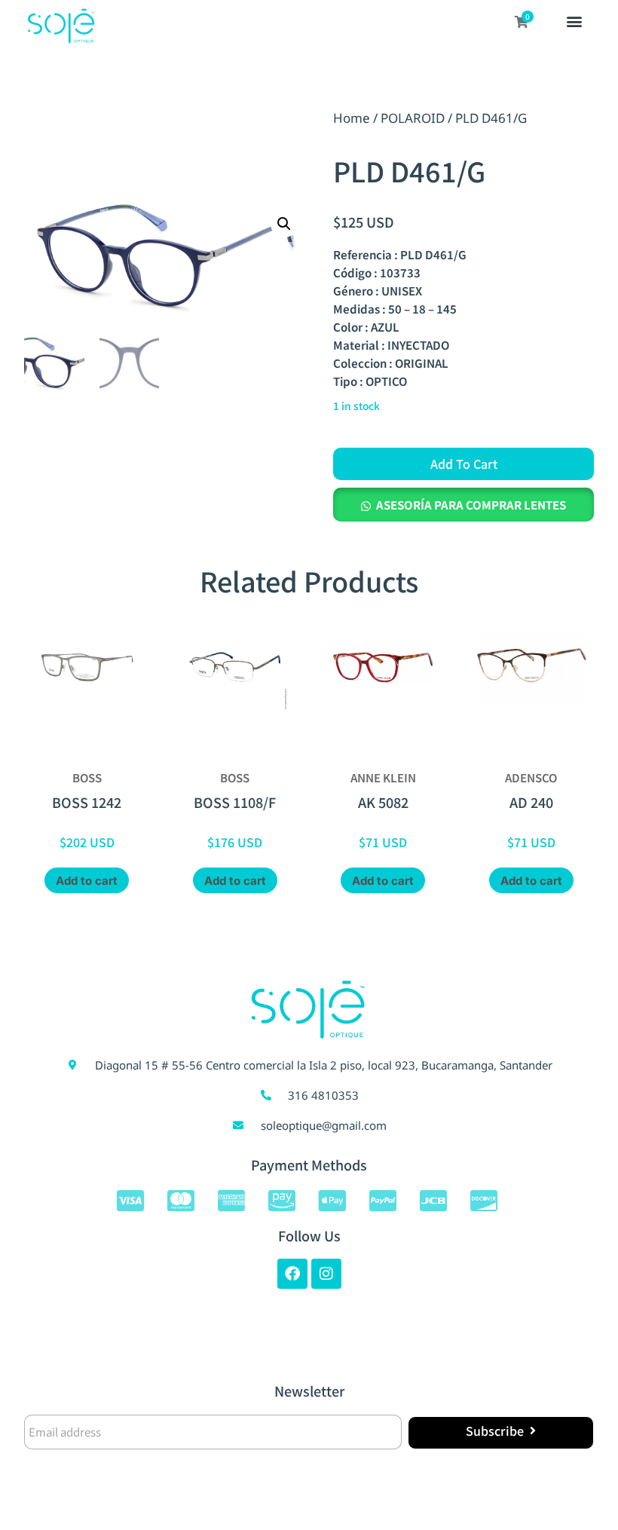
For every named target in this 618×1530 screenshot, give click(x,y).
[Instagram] (326, 1274)
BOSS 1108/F (235, 802)
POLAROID (413, 118)
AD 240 (531, 802)
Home (351, 118)
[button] (573, 22)
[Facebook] (292, 1274)
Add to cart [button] (87, 881)
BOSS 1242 (86, 802)
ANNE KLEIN (383, 777)
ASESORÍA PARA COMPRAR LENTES (471, 505)
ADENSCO (531, 777)
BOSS (87, 777)
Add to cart (463, 463)
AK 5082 (383, 802)
